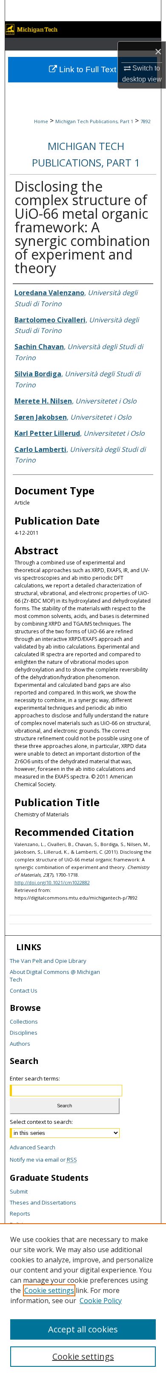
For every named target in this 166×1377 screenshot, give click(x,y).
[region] (83, 1300)
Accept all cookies (83, 1329)
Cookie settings (49, 1290)
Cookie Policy (101, 1300)
